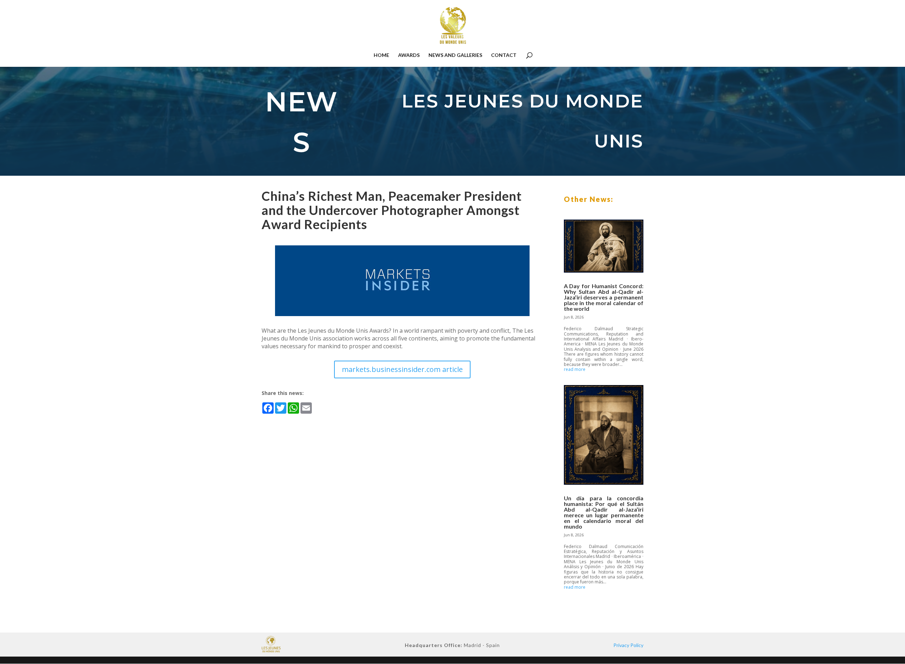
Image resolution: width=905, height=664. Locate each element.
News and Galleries (455, 55)
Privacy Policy (628, 645)
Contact (503, 55)
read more (574, 369)
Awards (409, 55)
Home (381, 55)
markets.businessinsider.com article (402, 369)
